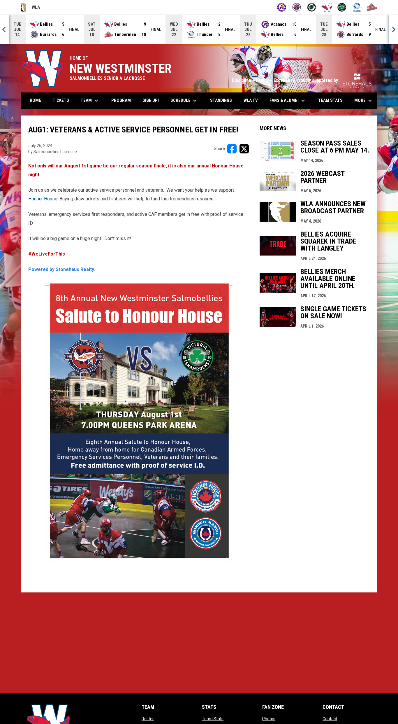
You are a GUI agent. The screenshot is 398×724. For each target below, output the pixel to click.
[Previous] (4, 29)
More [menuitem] (364, 100)
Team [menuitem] (90, 100)
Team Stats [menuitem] (330, 100)
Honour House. (43, 199)
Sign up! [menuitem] (152, 100)
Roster (148, 718)
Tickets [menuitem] (63, 100)
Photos (268, 718)
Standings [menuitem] (221, 100)
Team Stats (212, 718)
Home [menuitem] (35, 100)
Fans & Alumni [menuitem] (288, 100)
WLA (30, 8)
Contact (330, 718)
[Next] (393, 29)
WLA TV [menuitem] (251, 100)
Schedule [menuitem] (184, 100)
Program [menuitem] (121, 100)
